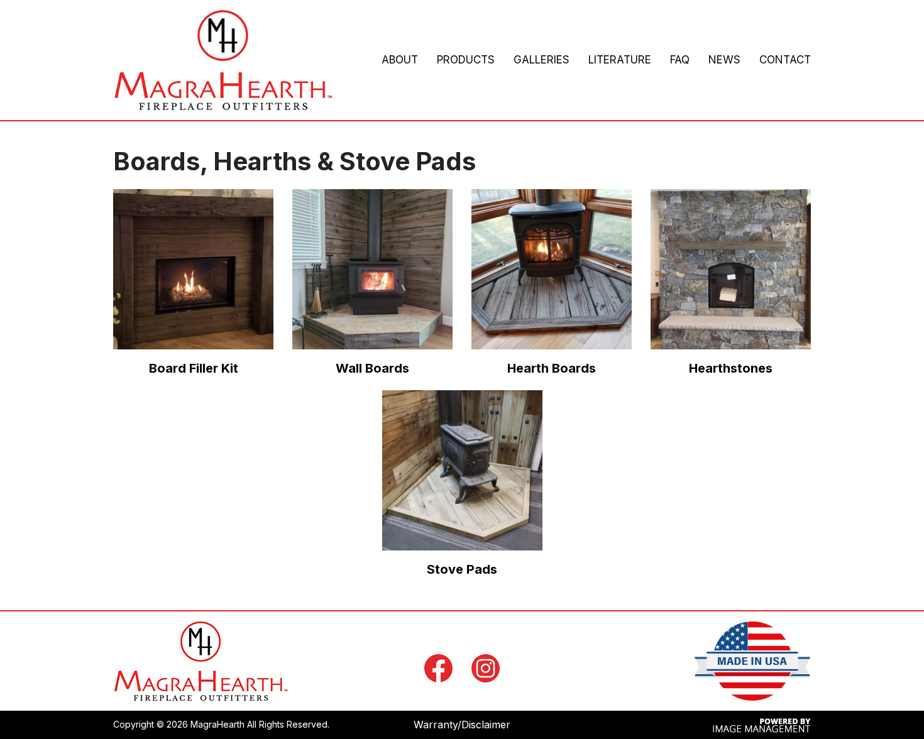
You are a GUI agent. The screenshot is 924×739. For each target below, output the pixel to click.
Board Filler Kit (193, 368)
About (400, 59)
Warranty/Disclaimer (462, 724)
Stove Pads (462, 569)
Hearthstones (731, 368)
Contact (785, 59)
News (724, 59)
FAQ (680, 59)
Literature (619, 59)
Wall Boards (372, 368)
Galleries (541, 59)
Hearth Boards (551, 368)
